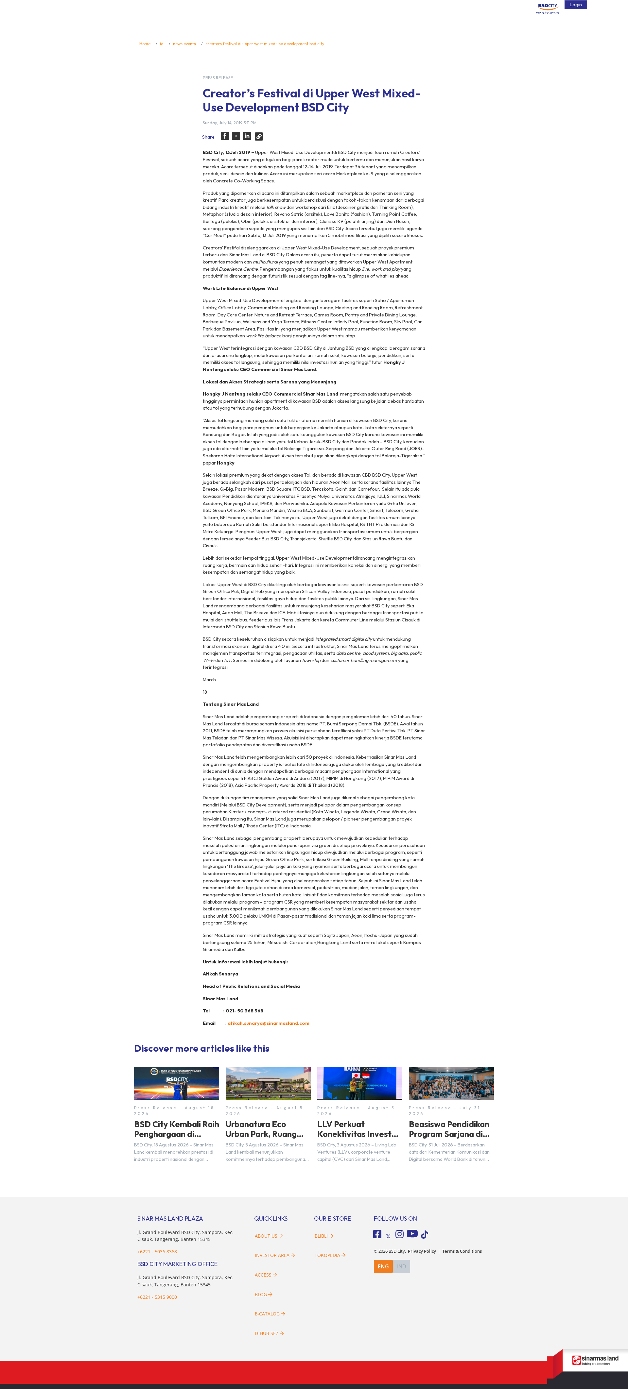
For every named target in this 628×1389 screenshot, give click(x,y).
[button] (225, 136)
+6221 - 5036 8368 (157, 1251)
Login (576, 5)
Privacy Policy (422, 1251)
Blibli (321, 1236)
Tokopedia (327, 1255)
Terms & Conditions (462, 1251)
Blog (261, 1294)
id (162, 43)
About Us (266, 1236)
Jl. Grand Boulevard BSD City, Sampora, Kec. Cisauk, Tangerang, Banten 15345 (185, 1236)
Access (263, 1275)
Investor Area (272, 1255)
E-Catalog (268, 1314)
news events (184, 43)
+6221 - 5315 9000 (157, 1297)
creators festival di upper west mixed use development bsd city (264, 43)
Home (144, 43)
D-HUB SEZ (267, 1333)
